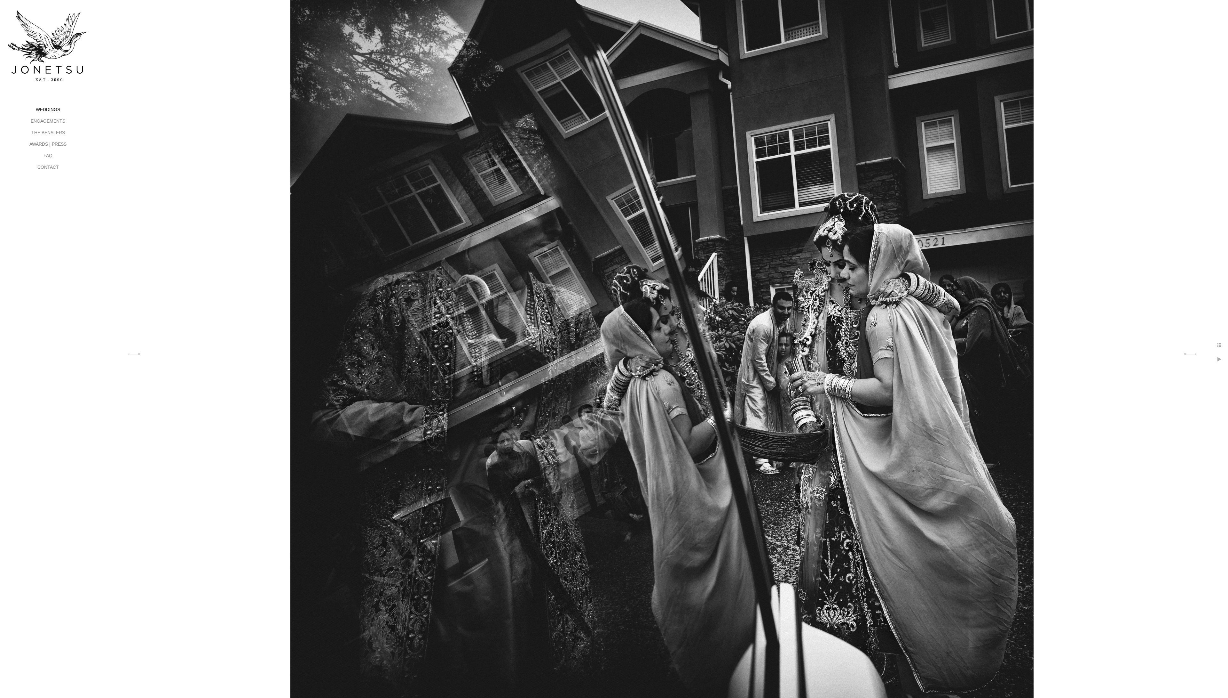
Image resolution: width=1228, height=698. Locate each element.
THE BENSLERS (48, 132)
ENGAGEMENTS (48, 121)
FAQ (47, 155)
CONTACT (48, 167)
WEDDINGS (48, 109)
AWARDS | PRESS (48, 144)
